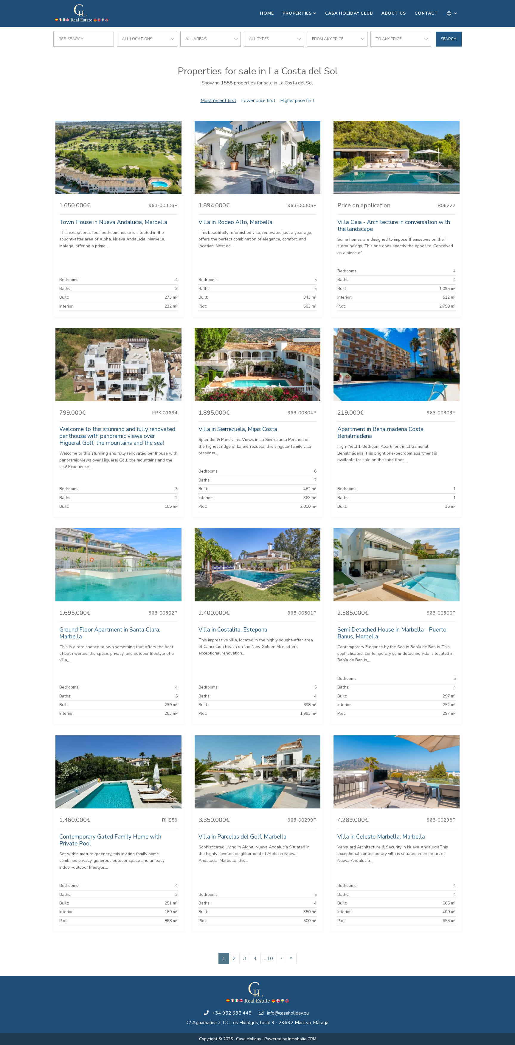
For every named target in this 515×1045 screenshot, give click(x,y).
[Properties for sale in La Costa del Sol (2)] (281, 958)
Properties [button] (297, 13)
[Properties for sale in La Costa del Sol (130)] (291, 958)
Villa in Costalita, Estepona (232, 630)
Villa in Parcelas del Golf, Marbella (242, 837)
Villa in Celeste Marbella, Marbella (381, 837)
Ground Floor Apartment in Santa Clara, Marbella (109, 633)
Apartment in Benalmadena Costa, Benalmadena (381, 432)
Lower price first (258, 100)
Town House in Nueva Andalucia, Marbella (113, 222)
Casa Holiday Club (349, 13)
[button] (452, 13)
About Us (393, 13)
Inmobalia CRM (302, 1039)
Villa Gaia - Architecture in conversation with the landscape (393, 225)
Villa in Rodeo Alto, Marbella (235, 222)
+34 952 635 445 (232, 1013)
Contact (426, 13)
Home (267, 13)
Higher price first (297, 100)
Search (449, 39)
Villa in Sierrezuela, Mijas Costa (237, 429)
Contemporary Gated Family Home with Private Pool (110, 840)
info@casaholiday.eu (288, 1013)
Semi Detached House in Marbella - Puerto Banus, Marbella (391, 633)
